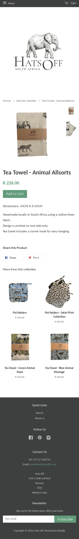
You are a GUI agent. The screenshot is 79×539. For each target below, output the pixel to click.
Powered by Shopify (54, 530)
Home (7, 100)
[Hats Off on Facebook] (31, 438)
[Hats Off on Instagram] (48, 438)
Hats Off (38, 530)
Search (39, 413)
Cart (73, 3)
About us (39, 418)
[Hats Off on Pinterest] (40, 438)
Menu (11, 3)
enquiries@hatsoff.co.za (43, 464)
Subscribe (65, 519)
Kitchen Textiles (26, 100)
